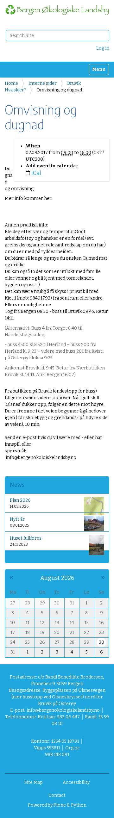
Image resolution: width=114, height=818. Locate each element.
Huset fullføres (25, 538)
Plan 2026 (20, 500)
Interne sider (42, 83)
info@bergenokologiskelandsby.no (63, 710)
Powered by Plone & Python (57, 805)
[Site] (57, 10)
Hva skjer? (15, 90)
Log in (102, 48)
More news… (21, 557)
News (17, 484)
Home (11, 83)
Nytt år (17, 519)
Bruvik (74, 83)
